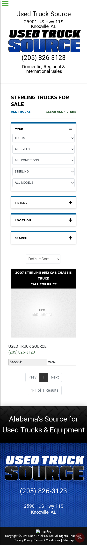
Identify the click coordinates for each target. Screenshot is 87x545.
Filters (21, 203)
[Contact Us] (35, 538)
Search (21, 238)
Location (23, 220)
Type (19, 129)
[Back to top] (80, 538)
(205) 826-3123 (44, 58)
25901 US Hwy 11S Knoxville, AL (43, 24)
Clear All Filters (61, 111)
